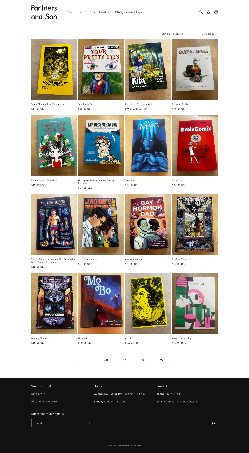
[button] (68, 12)
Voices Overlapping (181, 338)
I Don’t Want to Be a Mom (44, 180)
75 (161, 360)
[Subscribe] (88, 423)
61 (115, 360)
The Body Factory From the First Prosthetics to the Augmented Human (53, 260)
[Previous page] (78, 360)
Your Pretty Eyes (86, 104)
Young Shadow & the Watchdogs (47, 104)
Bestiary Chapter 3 (40, 338)
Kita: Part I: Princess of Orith (139, 104)
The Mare (129, 180)
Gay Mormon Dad (133, 259)
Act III (128, 338)
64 (142, 360)
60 (106, 360)
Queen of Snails (180, 104)
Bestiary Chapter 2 (181, 259)
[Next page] (170, 360)
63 (133, 360)
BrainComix (178, 180)
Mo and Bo (83, 338)
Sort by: (166, 33)
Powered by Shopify (134, 445)
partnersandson (119, 445)
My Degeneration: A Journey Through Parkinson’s (96, 182)
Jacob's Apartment (87, 259)
